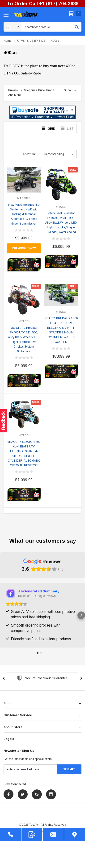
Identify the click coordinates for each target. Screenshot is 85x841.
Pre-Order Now (24, 248)
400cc (55, 40)
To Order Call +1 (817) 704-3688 (42, 3)
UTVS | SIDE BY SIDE (31, 40)
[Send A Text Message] (31, 834)
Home (8, 40)
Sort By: (29, 154)
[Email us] (53, 834)
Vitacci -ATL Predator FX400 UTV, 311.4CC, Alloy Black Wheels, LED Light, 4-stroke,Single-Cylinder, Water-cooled (61, 223)
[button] (42, 112)
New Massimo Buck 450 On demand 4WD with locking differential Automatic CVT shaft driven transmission (23, 214)
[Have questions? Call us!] (10, 834)
